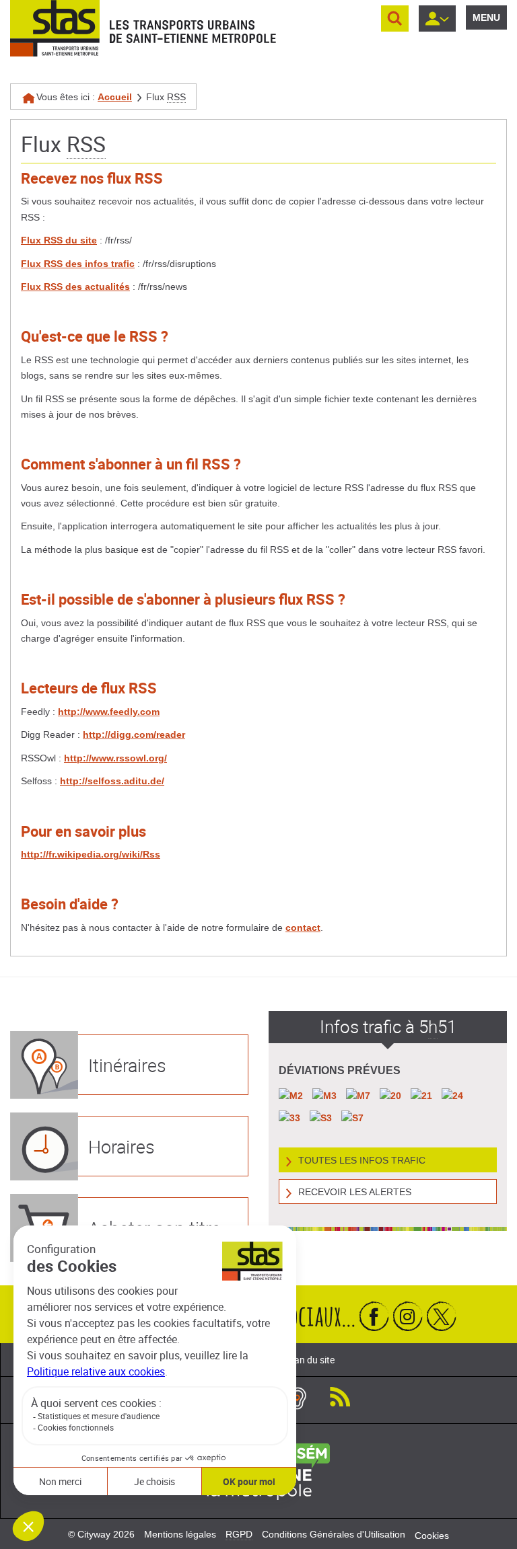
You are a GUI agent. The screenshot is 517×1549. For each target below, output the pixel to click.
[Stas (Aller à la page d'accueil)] (55, 28)
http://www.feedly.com (109, 711)
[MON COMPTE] (437, 18)
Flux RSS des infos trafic (78, 263)
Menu (486, 17)
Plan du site (310, 1359)
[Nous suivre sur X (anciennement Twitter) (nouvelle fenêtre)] (441, 1316)
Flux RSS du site (59, 240)
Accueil (115, 96)
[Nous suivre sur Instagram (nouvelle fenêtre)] (408, 1316)
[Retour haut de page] (492, 1536)
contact (302, 927)
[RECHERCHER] (395, 18)
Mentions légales (180, 1534)
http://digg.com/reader (134, 734)
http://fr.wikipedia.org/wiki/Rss (90, 854)
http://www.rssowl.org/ (115, 758)
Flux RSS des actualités (75, 286)
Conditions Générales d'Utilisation (333, 1534)
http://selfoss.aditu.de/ (112, 781)
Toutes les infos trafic (361, 1160)
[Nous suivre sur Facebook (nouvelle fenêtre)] (374, 1316)
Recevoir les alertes (354, 1191)
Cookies (432, 1535)
